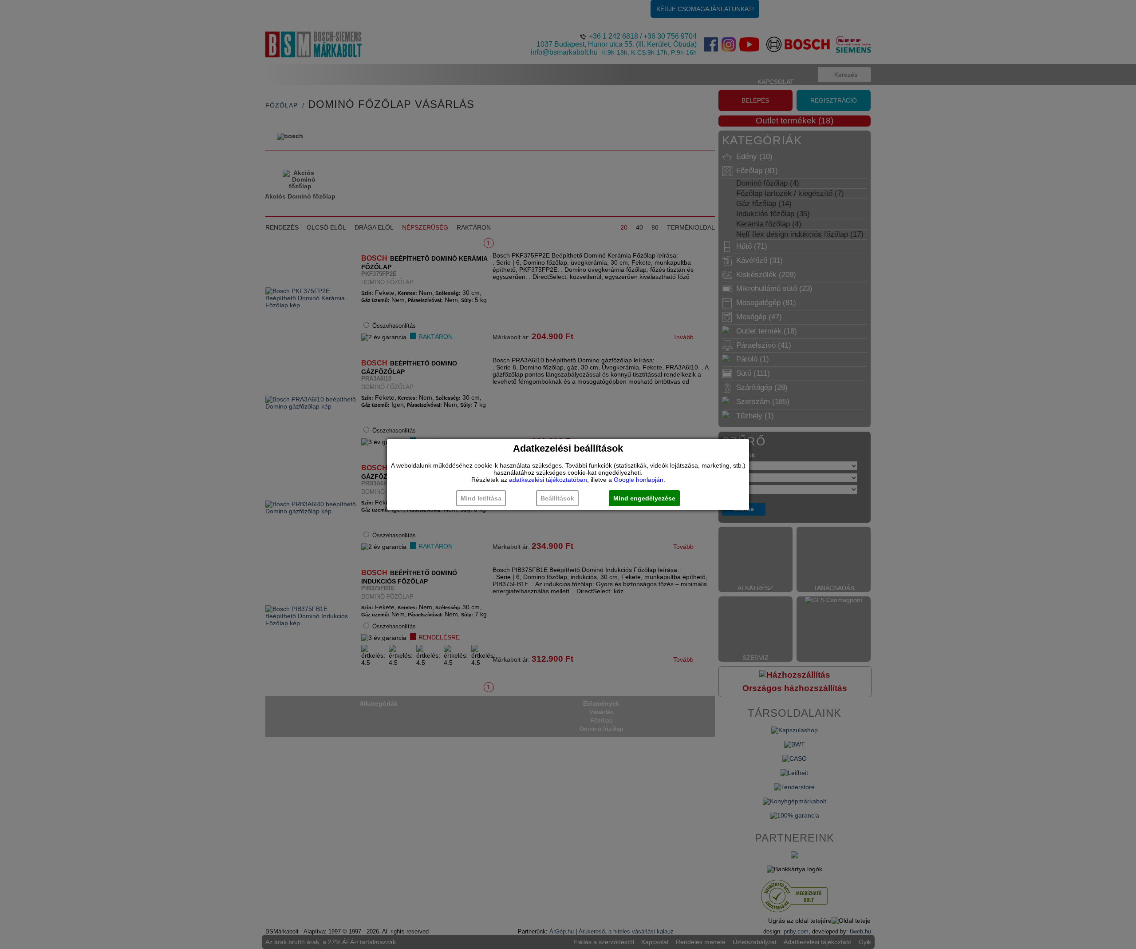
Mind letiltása (481, 498)
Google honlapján (638, 479)
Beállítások (557, 498)
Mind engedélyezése (644, 498)
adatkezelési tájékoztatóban (548, 479)
